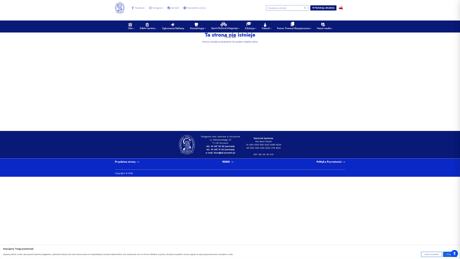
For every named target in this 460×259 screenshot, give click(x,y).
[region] (230, 252)
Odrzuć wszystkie (432, 254)
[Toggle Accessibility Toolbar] (454, 253)
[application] (133, 28)
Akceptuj (450, 254)
